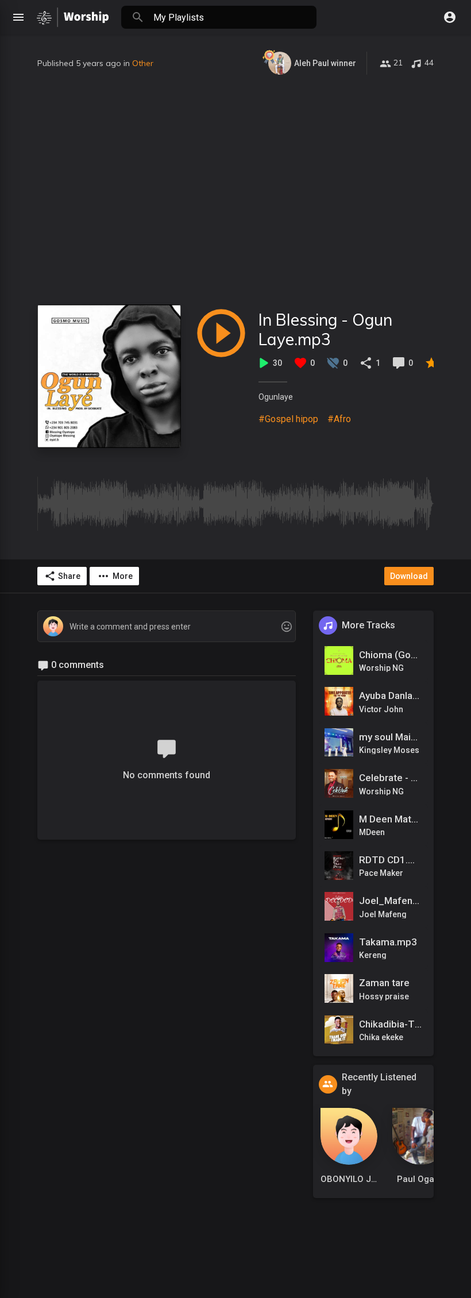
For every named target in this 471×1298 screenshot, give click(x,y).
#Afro (339, 419)
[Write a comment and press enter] (166, 627)
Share (69, 576)
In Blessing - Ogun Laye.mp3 (325, 329)
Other (142, 63)
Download (409, 576)
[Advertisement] (235, 189)
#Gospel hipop (288, 419)
